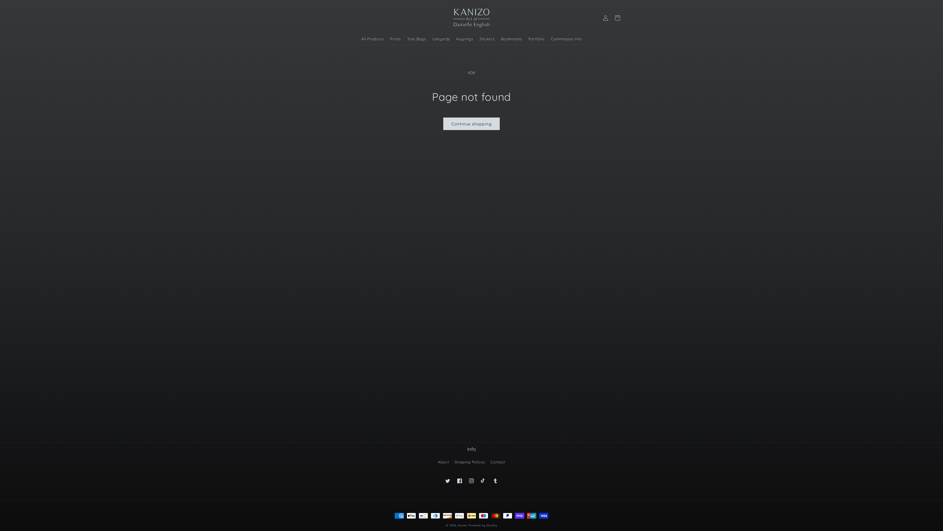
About (443, 462)
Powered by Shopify (483, 525)
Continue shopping (471, 123)
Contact (497, 462)
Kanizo (462, 525)
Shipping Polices (470, 462)
